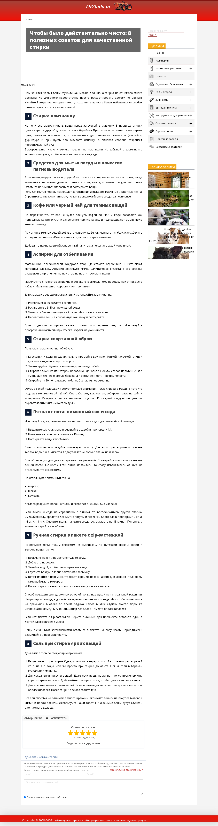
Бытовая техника (166, 107)
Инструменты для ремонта (172, 115)
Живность (161, 99)
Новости (160, 76)
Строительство (164, 131)
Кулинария (162, 60)
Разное (160, 52)
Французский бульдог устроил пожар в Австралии (179, 251)
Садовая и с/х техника (169, 84)
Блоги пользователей (168, 146)
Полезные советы (166, 139)
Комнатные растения (168, 68)
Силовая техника (165, 123)
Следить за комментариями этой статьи (47, 797)
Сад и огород (163, 92)
